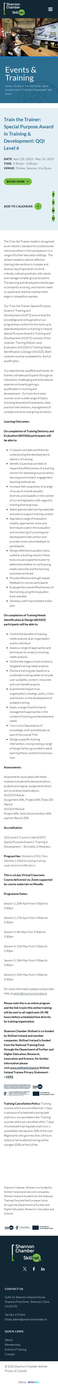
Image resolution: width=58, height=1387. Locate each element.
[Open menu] (50, 9)
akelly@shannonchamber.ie (30, 993)
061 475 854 (17, 1314)
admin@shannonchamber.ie (30, 1319)
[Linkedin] (43, 1269)
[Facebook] (53, 194)
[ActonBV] (33, 1382)
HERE (9, 1077)
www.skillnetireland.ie (24, 1067)
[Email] (53, 218)
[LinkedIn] (53, 210)
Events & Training (15, 1349)
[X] (53, 202)
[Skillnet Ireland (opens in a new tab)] (29, 1227)
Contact (10, 1354)
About (9, 1340)
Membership (12, 1344)
